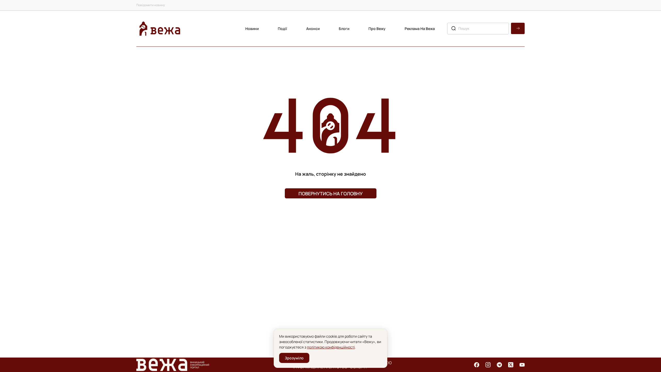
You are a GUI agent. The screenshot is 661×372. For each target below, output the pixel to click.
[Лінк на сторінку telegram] (499, 364)
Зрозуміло (294, 357)
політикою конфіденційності (331, 347)
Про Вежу (376, 28)
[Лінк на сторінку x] (510, 364)
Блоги (344, 28)
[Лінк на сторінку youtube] (522, 364)
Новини (252, 28)
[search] (518, 28)
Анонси (313, 28)
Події (282, 28)
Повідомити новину (150, 5)
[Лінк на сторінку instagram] (488, 364)
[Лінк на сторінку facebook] (476, 364)
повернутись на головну (330, 193)
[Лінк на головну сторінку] (159, 28)
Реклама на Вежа (420, 28)
